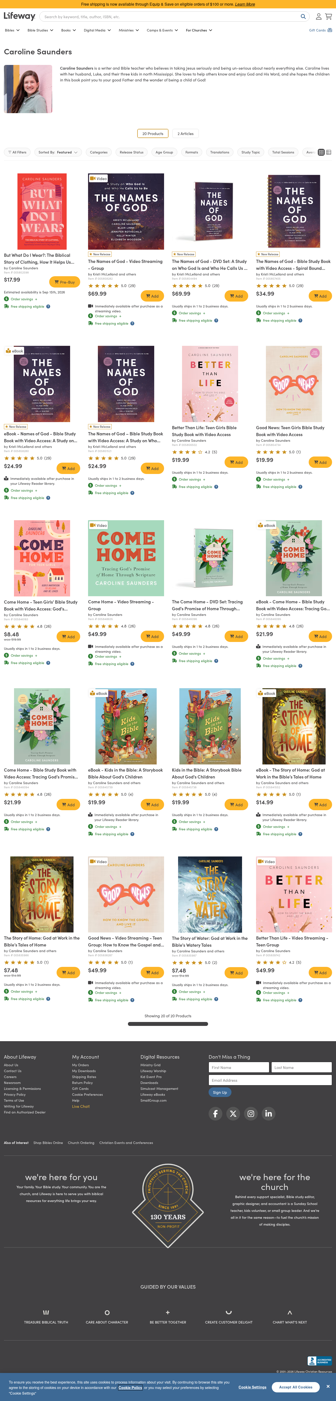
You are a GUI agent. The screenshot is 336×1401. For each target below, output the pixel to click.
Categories (98, 152)
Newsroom (12, 1082)
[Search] (302, 16)
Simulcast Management (159, 1088)
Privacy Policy (15, 1094)
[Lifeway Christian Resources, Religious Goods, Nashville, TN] (319, 1361)
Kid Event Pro (151, 1076)
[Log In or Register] (319, 16)
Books (66, 30)
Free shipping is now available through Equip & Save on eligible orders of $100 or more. (168, 4)
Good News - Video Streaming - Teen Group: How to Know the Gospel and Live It (125, 945)
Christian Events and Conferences (126, 1142)
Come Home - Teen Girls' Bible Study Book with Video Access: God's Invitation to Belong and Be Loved (40, 609)
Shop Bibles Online (48, 1142)
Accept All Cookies (296, 1387)
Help (75, 1100)
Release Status (131, 152)
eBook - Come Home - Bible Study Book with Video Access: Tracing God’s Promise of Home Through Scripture (294, 608)
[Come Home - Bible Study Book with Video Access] (42, 726)
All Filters (19, 152)
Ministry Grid (150, 1064)
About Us (11, 1064)
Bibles (9, 30)
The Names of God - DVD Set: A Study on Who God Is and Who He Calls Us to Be (210, 268)
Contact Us (12, 1070)
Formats (191, 152)
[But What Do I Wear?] (42, 211)
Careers (10, 1076)
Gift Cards (80, 1088)
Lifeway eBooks (152, 1094)
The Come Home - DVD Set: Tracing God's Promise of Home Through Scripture (207, 608)
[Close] (328, 1386)
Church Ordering (81, 1142)
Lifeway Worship (153, 1070)
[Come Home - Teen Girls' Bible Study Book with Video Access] (42, 558)
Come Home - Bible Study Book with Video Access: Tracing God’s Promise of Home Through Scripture (40, 777)
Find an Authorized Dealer (25, 1112)
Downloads (149, 1082)
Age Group (164, 152)
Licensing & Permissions (22, 1088)
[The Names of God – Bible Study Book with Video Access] (126, 384)
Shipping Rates (84, 1076)
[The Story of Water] (210, 894)
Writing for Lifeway (19, 1106)
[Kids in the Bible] (210, 726)
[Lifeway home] (19, 16)
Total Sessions (283, 152)
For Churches (196, 30)
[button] (38, 245)
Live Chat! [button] (81, 1106)
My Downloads (84, 1070)
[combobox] (174, 16)
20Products (155, 133)
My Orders (80, 1064)
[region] (168, 1387)
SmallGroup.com (153, 1100)
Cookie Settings (252, 1387)
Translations (219, 152)
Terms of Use (14, 1100)
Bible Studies (38, 30)
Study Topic (251, 152)
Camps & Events (160, 30)
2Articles (186, 133)
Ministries (126, 30)
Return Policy (82, 1082)
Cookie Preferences (87, 1094)
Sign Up (220, 1092)
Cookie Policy (130, 1387)
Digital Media (95, 30)
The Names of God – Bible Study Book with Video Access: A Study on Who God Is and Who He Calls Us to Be (125, 440)
